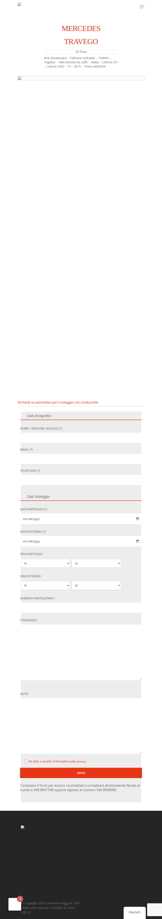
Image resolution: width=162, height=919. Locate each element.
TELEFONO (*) (30, 470)
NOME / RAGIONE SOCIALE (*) (41, 428)
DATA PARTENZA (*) (33, 509)
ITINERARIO (28, 620)
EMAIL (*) (26, 449)
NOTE (24, 694)
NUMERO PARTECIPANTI (37, 598)
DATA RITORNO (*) (33, 531)
